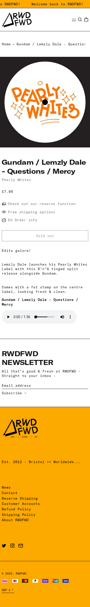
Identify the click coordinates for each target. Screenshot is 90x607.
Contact (10, 493)
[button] (80, 20)
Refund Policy (16, 509)
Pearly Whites (16, 179)
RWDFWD (21, 573)
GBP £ (6, 590)
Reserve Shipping (20, 498)
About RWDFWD (15, 520)
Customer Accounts (21, 503)
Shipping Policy (19, 514)
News (6, 487)
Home (6, 44)
